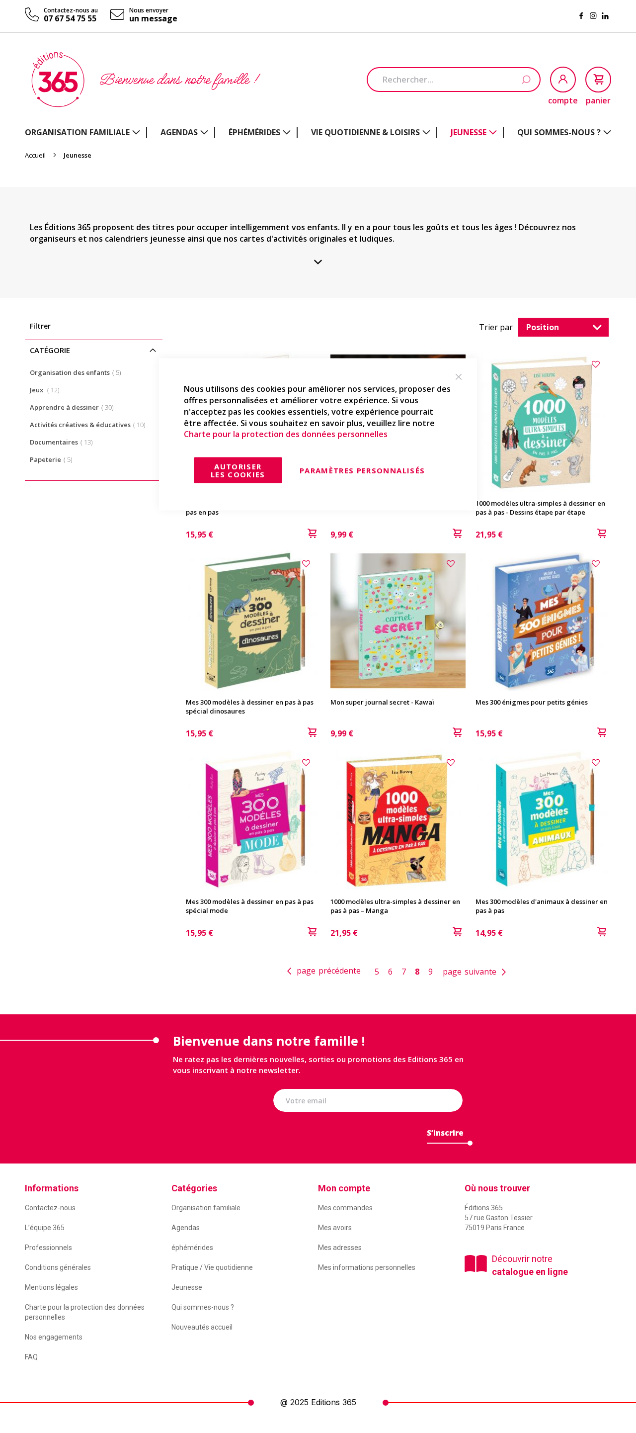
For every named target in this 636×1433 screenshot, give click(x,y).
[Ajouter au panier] (601, 534)
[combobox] (454, 79)
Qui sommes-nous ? (202, 1307)
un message (153, 18)
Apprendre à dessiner (75, 407)
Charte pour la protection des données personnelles (286, 434)
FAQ (31, 1357)
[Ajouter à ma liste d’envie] (597, 363)
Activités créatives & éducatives (91, 424)
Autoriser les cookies (238, 470)
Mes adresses (340, 1248)
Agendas (185, 1228)
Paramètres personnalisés (362, 470)
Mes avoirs (335, 1228)
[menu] (318, 132)
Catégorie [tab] (50, 350)
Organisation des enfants (78, 372)
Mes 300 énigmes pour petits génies (532, 702)
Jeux (48, 389)
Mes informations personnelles (366, 1267)
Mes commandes (345, 1208)
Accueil (36, 155)
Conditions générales (58, 1267)
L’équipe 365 (45, 1228)
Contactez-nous (50, 1208)
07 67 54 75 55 (70, 18)
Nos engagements (53, 1337)
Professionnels (48, 1248)
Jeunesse (186, 1287)
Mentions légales (51, 1287)
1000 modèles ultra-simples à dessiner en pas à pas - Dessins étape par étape (540, 508)
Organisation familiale (205, 1208)
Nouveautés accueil (202, 1327)
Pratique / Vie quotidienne (212, 1267)
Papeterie (54, 459)
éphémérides (192, 1248)
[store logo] (58, 79)
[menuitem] (82, 132)
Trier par (496, 327)
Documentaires (64, 442)
